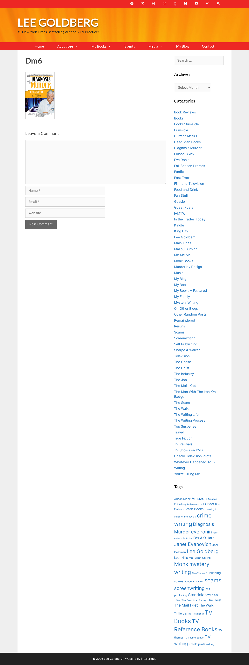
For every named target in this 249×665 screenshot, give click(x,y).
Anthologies (193, 504)
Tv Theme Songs (194, 637)
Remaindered (184, 320)
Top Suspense (185, 426)
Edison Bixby (184, 154)
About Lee (65, 46)
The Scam (182, 403)
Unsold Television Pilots (192, 456)
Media (153, 46)
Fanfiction (187, 538)
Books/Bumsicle (186, 124)
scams (212, 580)
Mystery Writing (186, 302)
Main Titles (182, 243)
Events (129, 46)
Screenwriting (185, 338)
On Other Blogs (186, 308)
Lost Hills (181, 558)
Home (39, 46)
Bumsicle (181, 130)
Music (178, 273)
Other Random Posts (190, 314)
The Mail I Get (185, 386)
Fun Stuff (181, 195)
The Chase (182, 362)
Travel (179, 432)
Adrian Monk (182, 499)
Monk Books (183, 261)
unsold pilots (197, 644)
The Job (180, 380)
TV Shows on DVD (188, 450)
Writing (179, 468)
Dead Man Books (187, 142)
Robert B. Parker (193, 581)
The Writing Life (186, 415)
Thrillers (179, 613)
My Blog (182, 46)
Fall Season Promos (189, 166)
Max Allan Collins (199, 557)
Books (179, 118)
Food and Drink (186, 190)
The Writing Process (189, 420)
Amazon (199, 498)
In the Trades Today (189, 219)
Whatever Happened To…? (194, 462)
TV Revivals (183, 444)
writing (210, 644)
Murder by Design (188, 267)
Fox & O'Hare (203, 538)
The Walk (181, 408)
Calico (177, 517)
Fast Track (182, 178)
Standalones (199, 594)
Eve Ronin (181, 160)
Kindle (179, 225)
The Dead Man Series (193, 600)
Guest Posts (183, 207)
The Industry (184, 374)
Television (182, 356)
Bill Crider (207, 504)
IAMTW (179, 213)
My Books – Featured (190, 291)
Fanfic (179, 172)
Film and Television (189, 184)
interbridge (148, 659)
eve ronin (201, 532)
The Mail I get (186, 605)
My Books (98, 46)
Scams (179, 332)
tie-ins (188, 614)
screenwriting (189, 588)
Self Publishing (185, 344)
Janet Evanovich (192, 544)
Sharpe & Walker (187, 350)
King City (181, 231)
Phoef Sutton (198, 573)
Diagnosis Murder (188, 148)
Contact (208, 46)
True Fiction (183, 438)
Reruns (179, 326)
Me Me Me (182, 255)
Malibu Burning (185, 249)
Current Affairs (185, 136)
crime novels (188, 516)
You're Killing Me (187, 474)
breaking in (210, 509)
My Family (182, 297)
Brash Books (194, 509)
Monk (181, 564)
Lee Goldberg (58, 22)
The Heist (181, 368)
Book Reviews (185, 112)
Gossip (179, 201)
